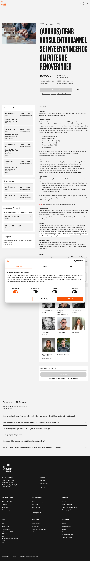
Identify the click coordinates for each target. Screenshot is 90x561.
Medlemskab (36, 524)
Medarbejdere (66, 526)
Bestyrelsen (65, 532)
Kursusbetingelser (7, 510)
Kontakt (42, 478)
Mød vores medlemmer (39, 529)
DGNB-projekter (36, 507)
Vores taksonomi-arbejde (69, 507)
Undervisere (5, 507)
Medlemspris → (62, 75)
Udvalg (64, 529)
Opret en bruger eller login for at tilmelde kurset (56, 94)
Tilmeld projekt (36, 513)
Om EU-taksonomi (67, 504)
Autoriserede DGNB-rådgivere (8, 533)
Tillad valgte (45, 299)
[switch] (35, 291)
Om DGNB (35, 504)
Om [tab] (71, 266)
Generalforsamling (67, 535)
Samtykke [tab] (19, 266)
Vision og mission (67, 537)
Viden (3, 524)
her (11, 408)
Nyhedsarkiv (5, 526)
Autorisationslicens (37, 532)
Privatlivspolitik (5, 556)
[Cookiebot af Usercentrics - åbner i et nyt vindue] (75, 261)
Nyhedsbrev (44, 483)
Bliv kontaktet (81, 90)
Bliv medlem (35, 526)
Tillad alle (71, 299)
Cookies (14, 556)
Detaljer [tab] (45, 266)
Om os (64, 524)
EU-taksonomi (66, 502)
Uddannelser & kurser (8, 502)
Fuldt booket (56, 90)
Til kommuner (6, 543)
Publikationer (6, 529)
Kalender (4, 504)
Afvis (19, 299)
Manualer (34, 510)
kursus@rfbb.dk (8, 244)
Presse (42, 481)
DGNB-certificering (37, 502)
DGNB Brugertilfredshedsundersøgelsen (10, 538)
